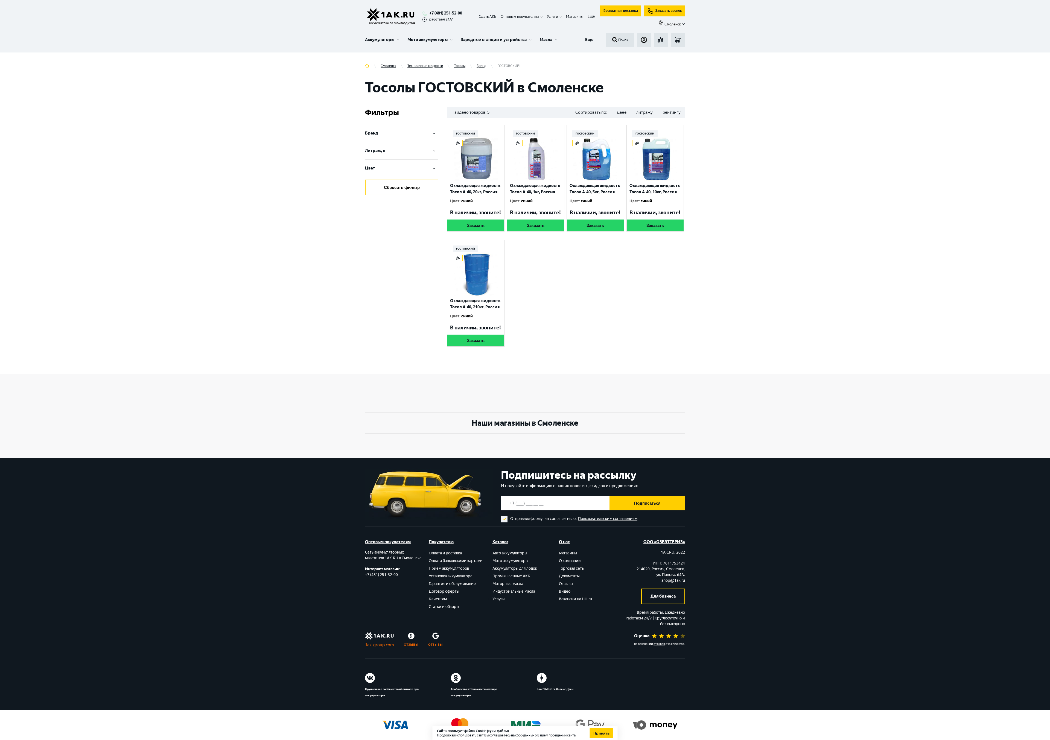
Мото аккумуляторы (427, 39)
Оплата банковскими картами (456, 560)
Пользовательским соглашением (607, 518)
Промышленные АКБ (511, 576)
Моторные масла (507, 583)
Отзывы (566, 583)
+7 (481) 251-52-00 (445, 13)
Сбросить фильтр (402, 187)
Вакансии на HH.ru (575, 599)
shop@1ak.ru (673, 580)
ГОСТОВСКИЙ (465, 133)
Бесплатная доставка (620, 11)
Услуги (498, 599)
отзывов (659, 644)
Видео (564, 591)
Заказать (476, 225)
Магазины (574, 16)
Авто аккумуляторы (509, 553)
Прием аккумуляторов (449, 568)
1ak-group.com (379, 644)
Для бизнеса (663, 596)
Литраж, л (375, 150)
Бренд (371, 133)
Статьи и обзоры (444, 606)
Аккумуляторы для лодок (514, 568)
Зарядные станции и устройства (494, 39)
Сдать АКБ (487, 16)
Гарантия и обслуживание (452, 583)
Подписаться (647, 503)
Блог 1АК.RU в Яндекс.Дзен (555, 689)
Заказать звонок (668, 11)
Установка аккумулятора (450, 576)
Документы (569, 576)
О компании (570, 560)
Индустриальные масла (513, 591)
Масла (546, 39)
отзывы (411, 644)
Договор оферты (444, 591)
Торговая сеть (571, 568)
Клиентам (438, 599)
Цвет (370, 168)
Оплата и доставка (445, 553)
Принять (601, 733)
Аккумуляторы (379, 39)
